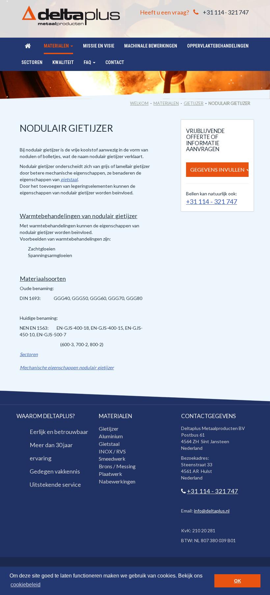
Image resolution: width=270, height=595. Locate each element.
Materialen (166, 103)
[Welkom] (27, 46)
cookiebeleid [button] (25, 584)
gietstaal (69, 179)
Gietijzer (193, 103)
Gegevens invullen (217, 169)
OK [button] (237, 580)
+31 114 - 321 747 (226, 12)
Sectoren (29, 354)
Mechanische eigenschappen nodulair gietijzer (67, 367)
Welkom (139, 103)
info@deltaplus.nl (212, 510)
